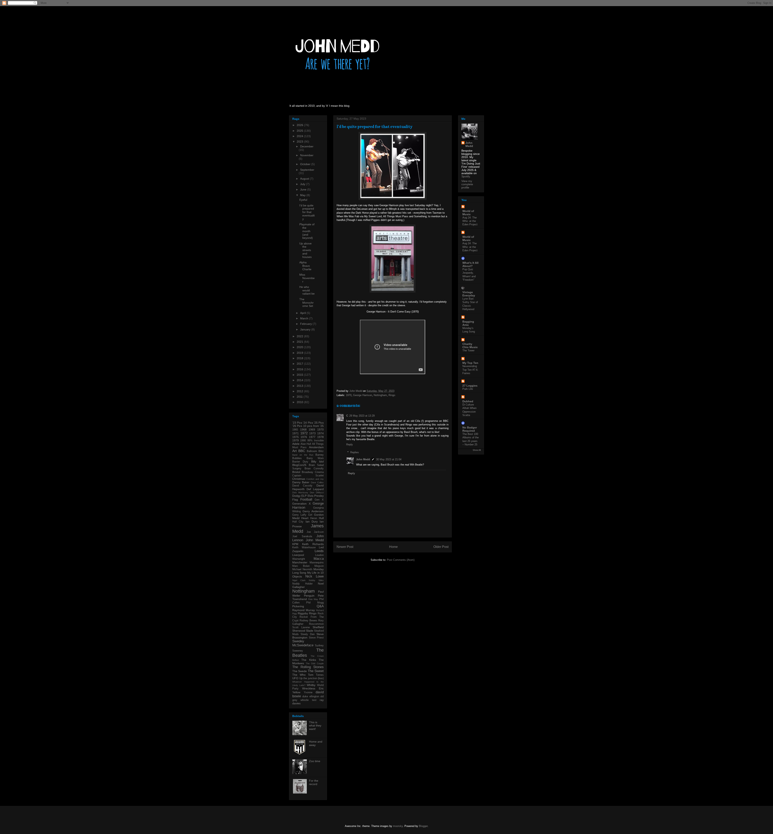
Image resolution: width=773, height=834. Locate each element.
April (303, 313)
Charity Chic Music (470, 345)
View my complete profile (467, 184)
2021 (300, 341)
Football (306, 499)
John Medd (363, 459)
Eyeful (303, 199)
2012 (300, 391)
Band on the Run (302, 455)
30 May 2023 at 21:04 (388, 459)
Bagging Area (468, 323)
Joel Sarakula (302, 536)
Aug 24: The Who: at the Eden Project (469, 221)
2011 (300, 396)
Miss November (307, 278)
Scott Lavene (301, 627)
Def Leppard (315, 489)
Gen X (319, 499)
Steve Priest (316, 637)
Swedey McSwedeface (302, 643)
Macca (319, 559)
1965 (295, 429)
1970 (348, 395)
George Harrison (362, 395)
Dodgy (296, 495)
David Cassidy (302, 485)
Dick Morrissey (300, 492)
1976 (304, 437)
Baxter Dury (300, 461)
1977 (312, 437)
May (303, 195)
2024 (300, 136)
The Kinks (308, 659)
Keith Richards (313, 544)
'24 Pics (308, 422)
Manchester (299, 562)
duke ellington (310, 696)
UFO (295, 678)
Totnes (320, 675)
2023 (300, 141)
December (306, 146)
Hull (321, 518)
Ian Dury (312, 521)
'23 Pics (297, 422)
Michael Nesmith (302, 569)
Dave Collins (317, 482)
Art (294, 451)
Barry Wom (315, 458)
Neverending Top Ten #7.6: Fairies (470, 370)
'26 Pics (297, 425)
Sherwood (298, 630)
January (305, 329)
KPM (295, 544)
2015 (300, 374)
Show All (477, 450)
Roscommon (316, 624)
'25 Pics (319, 422)
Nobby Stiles (316, 580)
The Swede (299, 671)
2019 (300, 352)
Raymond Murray (303, 610)
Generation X (301, 503)
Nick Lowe (314, 576)
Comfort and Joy (315, 479)
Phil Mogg (315, 602)
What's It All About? (470, 264)
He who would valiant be (307, 290)
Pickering (298, 606)
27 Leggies (469, 385)
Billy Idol (317, 461)
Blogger (423, 826)
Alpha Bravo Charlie (305, 266)
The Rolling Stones (308, 667)
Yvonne (308, 692)
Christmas (298, 478)
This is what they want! (315, 726)
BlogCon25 (299, 465)
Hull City (297, 521)
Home (393, 546)
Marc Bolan (301, 566)
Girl (310, 514)
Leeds (319, 551)
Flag (295, 499)
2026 (300, 125)
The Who (299, 674)
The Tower (468, 350)
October (305, 164)
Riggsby (303, 613)
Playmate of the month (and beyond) (306, 231)
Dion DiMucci (317, 492)
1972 (304, 433)
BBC (301, 451)
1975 (295, 437)
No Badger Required (469, 429)
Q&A (320, 606)
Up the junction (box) (311, 678)
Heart (304, 518)
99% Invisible (315, 440)
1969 (312, 429)
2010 (300, 402)
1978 (320, 437)
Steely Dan (307, 634)
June (303, 189)
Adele (296, 443)
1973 (312, 433)
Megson (319, 566)
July (303, 184)
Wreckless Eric (313, 688)
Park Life (467, 388)
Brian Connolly (314, 468)
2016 (300, 369)
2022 (300, 336)
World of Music (468, 212)
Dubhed (467, 401)
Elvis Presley (316, 495)
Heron (313, 518)
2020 (300, 347)
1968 (303, 429)
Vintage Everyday (468, 294)
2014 (300, 380)
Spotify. (466, 176)
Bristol (296, 472)
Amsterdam (316, 447)
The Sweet (316, 671)
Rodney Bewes (308, 620)
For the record (313, 782)
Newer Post (345, 546)
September (307, 169)
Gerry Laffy (299, 514)
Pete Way (313, 599)
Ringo (392, 395)
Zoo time (314, 761)
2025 (300, 130)
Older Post (441, 546)
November (306, 155)
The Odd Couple (315, 663)
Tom (310, 674)
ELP (304, 495)
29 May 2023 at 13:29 (362, 415)
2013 (300, 385)
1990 (303, 440)
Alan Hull (306, 444)
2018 (300, 358)
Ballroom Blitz (315, 451)
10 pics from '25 (313, 425)
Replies (354, 452)
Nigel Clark (299, 580)
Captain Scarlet (308, 475)
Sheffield (318, 627)
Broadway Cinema (313, 472)
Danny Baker (300, 482)
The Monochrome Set (306, 303)
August (305, 178)
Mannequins (317, 562)
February (306, 323)
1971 (295, 433)
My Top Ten (470, 362)
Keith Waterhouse (304, 547)
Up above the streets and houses (305, 250)
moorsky (398, 826)
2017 (300, 363)
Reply (349, 444)
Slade (309, 630)
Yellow (296, 692)
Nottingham (380, 395)
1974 (320, 433)
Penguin (309, 595)
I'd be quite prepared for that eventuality (307, 212)
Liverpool (298, 555)
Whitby (311, 685)
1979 (295, 440)
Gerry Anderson (313, 511)
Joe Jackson (315, 532)
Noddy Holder (302, 583)
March (304, 318)
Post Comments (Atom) (400, 559)
